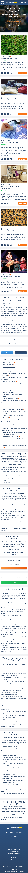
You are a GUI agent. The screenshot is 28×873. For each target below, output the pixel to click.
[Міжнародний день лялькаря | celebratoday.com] (14, 261)
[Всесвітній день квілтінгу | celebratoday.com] (14, 129)
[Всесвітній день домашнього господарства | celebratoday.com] (14, 174)
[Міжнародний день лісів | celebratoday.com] (14, 45)
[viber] (18, 26)
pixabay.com (21, 868)
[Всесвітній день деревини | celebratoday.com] (14, 217)
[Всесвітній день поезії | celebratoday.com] (14, 87)
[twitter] (15, 26)
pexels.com (14, 869)
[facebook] (12, 26)
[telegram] (9, 26)
